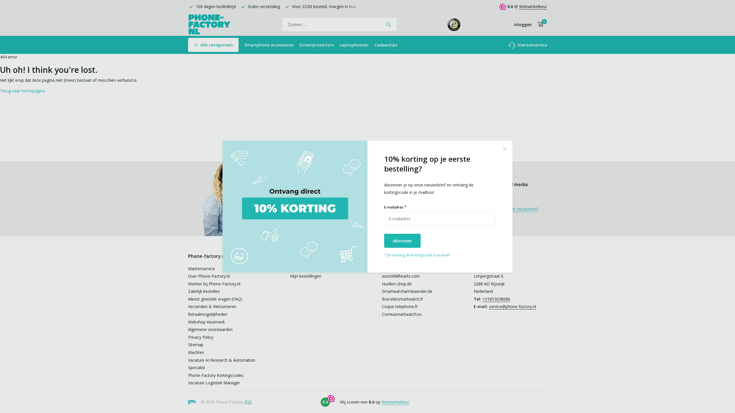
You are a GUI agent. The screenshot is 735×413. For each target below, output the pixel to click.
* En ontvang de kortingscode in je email (417, 255)
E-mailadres (395, 207)
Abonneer (402, 240)
